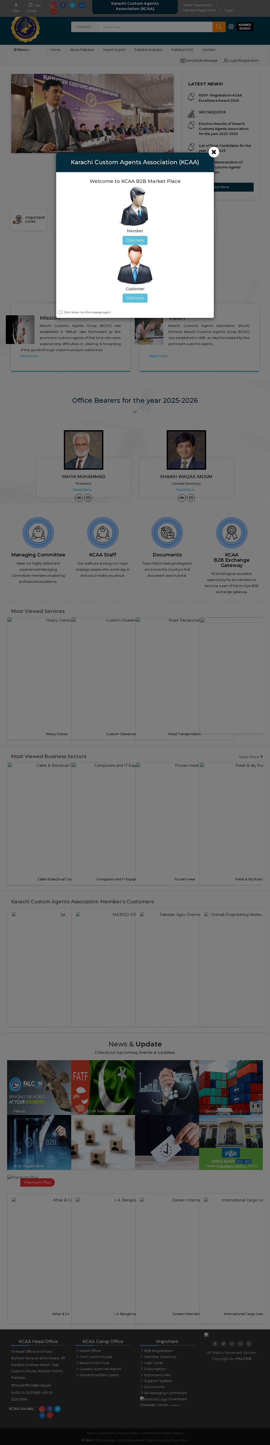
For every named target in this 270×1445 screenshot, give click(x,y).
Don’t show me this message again (87, 312)
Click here (135, 240)
